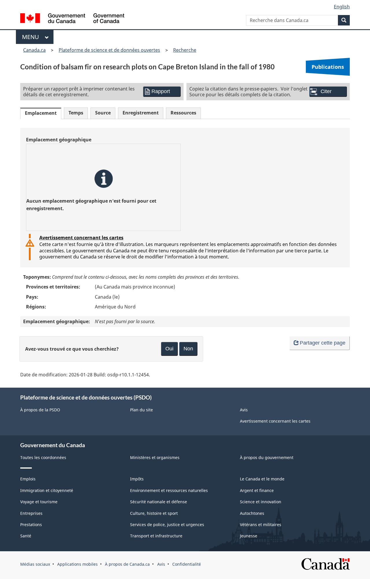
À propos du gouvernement (266, 457)
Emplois (28, 479)
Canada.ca (34, 50)
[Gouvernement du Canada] (72, 19)
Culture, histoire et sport (154, 513)
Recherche (184, 50)
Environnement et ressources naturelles (169, 490)
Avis (244, 409)
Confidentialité (186, 564)
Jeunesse (248, 536)
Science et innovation (260, 501)
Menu (32, 37)
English (342, 6)
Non (188, 349)
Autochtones (252, 513)
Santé (25, 536)
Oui (169, 349)
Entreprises (31, 513)
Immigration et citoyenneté (46, 490)
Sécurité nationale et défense (158, 501)
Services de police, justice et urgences (167, 524)
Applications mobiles (77, 564)
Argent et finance (257, 490)
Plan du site (141, 409)
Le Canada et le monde (262, 479)
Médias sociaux (35, 564)
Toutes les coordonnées (43, 457)
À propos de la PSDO (40, 409)
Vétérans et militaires (260, 524)
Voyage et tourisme (39, 501)
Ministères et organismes (155, 457)
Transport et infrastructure (156, 536)
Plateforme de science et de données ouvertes (109, 50)
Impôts (137, 479)
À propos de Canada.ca (127, 564)
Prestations (31, 524)
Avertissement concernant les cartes (81, 237)
